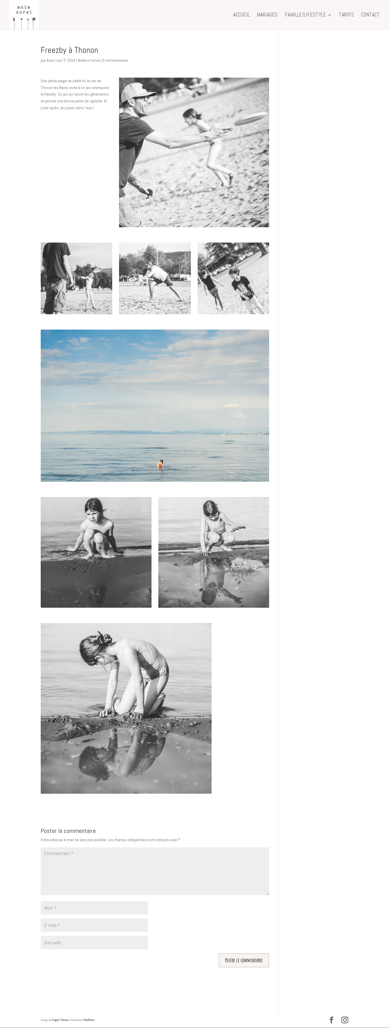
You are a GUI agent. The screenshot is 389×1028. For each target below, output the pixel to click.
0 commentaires (115, 60)
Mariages (267, 15)
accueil (241, 15)
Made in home (89, 60)
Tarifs (346, 15)
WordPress (89, 1020)
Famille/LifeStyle (305, 15)
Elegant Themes (60, 1020)
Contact (370, 15)
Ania (50, 60)
